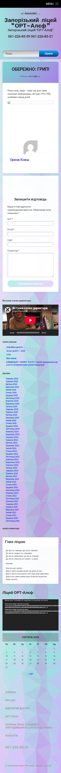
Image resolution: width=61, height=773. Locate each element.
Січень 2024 (11, 451)
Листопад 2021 (12, 499)
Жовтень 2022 (12, 493)
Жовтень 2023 (12, 459)
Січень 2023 (11, 485)
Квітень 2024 (11, 443)
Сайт (10, 240)
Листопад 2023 (12, 457)
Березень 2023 (12, 479)
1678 (8, 355)
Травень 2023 (12, 473)
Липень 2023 (11, 468)
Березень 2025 (12, 418)
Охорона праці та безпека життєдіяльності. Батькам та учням (28, 726)
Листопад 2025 (12, 398)
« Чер (30, 674)
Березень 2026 (12, 387)
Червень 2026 (12, 379)
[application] (30, 320)
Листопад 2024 (12, 429)
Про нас (10, 700)
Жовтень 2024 (12, 432)
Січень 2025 (11, 423)
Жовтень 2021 (12, 501)
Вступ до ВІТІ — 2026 (15, 351)
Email (11, 229)
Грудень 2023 (12, 454)
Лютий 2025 (11, 420)
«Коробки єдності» (14, 347)
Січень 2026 (11, 393)
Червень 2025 (12, 409)
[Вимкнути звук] (49, 332)
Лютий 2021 (11, 512)
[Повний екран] (54, 332)
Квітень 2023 (11, 476)
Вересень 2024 (12, 434)
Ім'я (10, 219)
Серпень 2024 (12, 437)
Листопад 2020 (12, 521)
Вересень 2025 (12, 404)
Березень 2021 (12, 510)
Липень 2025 (11, 406)
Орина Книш (19, 160)
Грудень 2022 (12, 487)
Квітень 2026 (11, 384)
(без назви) (11, 358)
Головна (10, 692)
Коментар (13, 250)
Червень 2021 (12, 504)
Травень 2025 (12, 412)
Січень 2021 (11, 515)
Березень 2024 (12, 446)
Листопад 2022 (12, 490)
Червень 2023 (12, 471)
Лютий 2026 (11, 390)
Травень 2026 (12, 381)
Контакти (11, 735)
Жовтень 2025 (12, 401)
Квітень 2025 (11, 415)
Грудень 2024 (12, 426)
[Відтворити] (6, 332)
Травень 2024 (12, 440)
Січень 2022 (11, 496)
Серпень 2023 (12, 465)
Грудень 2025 (12, 395)
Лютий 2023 (11, 482)
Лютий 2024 (11, 448)
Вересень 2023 (12, 462)
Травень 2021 (12, 507)
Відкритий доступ (17, 708)
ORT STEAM (11, 716)
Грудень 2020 (12, 518)
